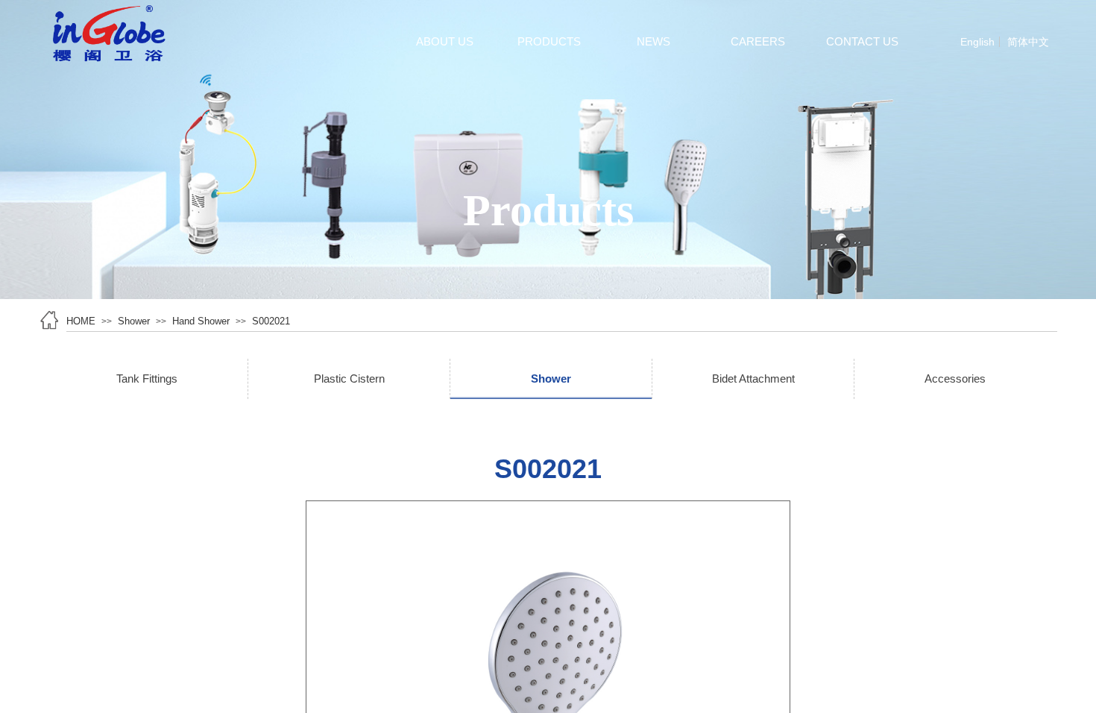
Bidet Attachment (753, 378)
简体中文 (1028, 42)
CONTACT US (862, 41)
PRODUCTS (549, 41)
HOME (80, 321)
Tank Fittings (146, 378)
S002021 (271, 321)
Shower (134, 321)
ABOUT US (444, 41)
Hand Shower (201, 321)
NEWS (653, 41)
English (977, 42)
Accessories (955, 378)
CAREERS (758, 41)
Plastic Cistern (349, 378)
